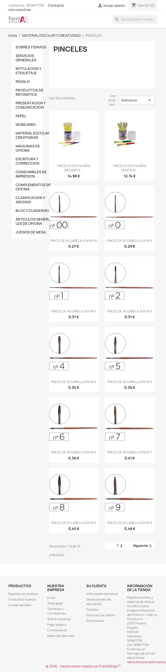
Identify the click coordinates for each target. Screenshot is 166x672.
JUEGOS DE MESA (31, 232)
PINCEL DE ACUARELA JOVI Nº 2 (129, 311)
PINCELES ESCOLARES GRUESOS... (129, 168)
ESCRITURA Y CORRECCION (27, 161)
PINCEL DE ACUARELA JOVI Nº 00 (73, 241)
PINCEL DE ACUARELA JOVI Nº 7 (129, 452)
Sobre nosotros (59, 619)
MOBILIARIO (26, 124)
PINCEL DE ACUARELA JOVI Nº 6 (73, 452)
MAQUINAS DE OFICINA (28, 148)
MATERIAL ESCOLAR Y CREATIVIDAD (34, 135)
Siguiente (143, 545)
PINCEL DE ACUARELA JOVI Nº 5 (129, 382)
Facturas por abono (100, 615)
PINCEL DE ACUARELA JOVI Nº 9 (129, 523)
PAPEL (21, 116)
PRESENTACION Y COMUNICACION (30, 105)
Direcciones (95, 621)
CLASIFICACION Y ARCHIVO (30, 199)
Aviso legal (55, 603)
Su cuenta (96, 586)
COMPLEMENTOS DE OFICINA (33, 187)
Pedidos (92, 609)
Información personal (102, 594)
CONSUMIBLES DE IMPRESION (31, 174)
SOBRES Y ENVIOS (31, 47)
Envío (51, 598)
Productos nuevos (22, 599)
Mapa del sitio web (60, 636)
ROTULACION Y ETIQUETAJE (28, 70)
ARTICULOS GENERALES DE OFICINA (34, 221)
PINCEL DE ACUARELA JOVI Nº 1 (73, 311)
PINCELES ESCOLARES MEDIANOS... (73, 168)
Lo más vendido (19, 605)
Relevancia (136, 100)
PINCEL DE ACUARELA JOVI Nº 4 (73, 382)
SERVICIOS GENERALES (26, 57)
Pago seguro (56, 625)
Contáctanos (57, 630)
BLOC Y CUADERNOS (33, 210)
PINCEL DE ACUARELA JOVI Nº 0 (129, 241)
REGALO (23, 81)
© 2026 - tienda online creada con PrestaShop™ (83, 666)
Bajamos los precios (23, 594)
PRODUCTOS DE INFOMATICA (29, 92)
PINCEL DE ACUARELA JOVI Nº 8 (73, 523)
